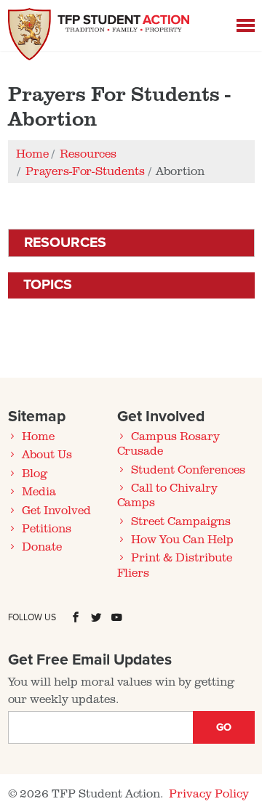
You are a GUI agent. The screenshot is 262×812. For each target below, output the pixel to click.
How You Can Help (182, 539)
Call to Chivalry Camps (167, 494)
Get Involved (56, 510)
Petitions (46, 528)
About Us (47, 454)
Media (39, 491)
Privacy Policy (208, 793)
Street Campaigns (180, 521)
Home (38, 436)
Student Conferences (188, 469)
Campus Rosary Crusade (168, 443)
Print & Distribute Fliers (174, 564)
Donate (42, 546)
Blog (34, 473)
